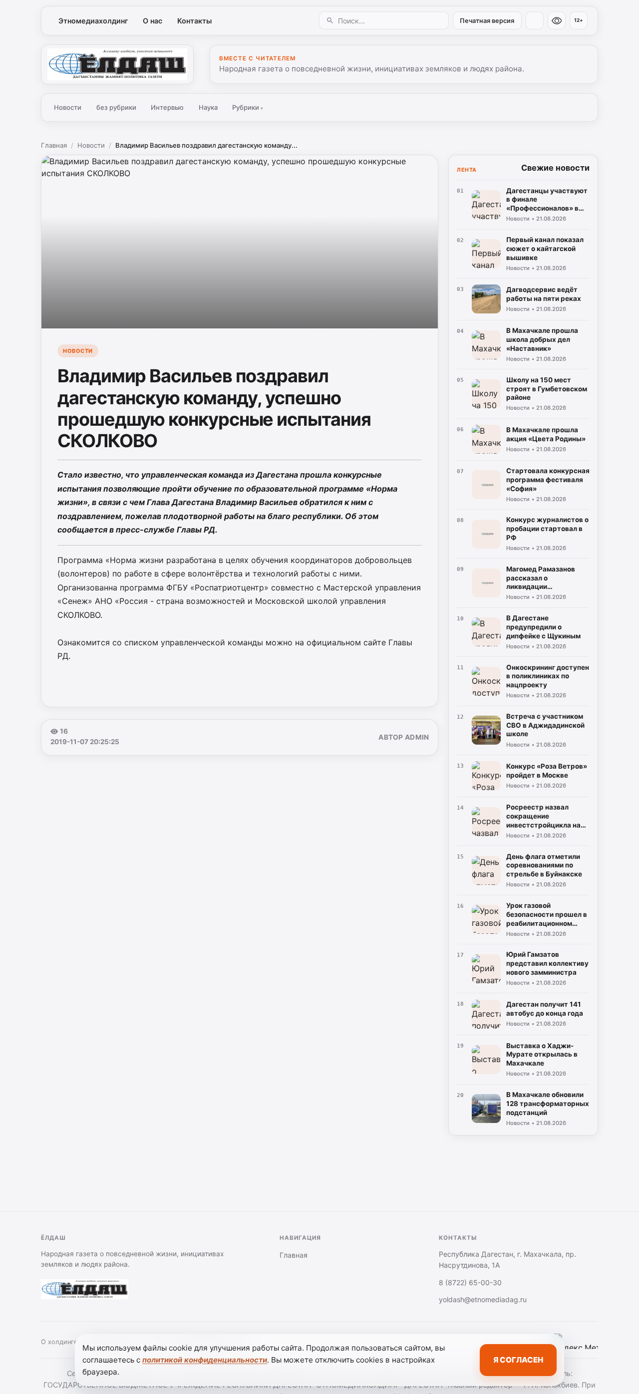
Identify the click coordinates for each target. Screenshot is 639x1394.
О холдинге (59, 1342)
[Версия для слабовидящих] (557, 20)
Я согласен (518, 1360)
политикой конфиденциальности (204, 1360)
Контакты (194, 20)
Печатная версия (487, 20)
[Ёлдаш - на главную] (117, 64)
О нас (152, 20)
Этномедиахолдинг (93, 20)
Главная (54, 145)
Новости (67, 107)
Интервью (167, 107)
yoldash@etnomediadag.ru (483, 1299)
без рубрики (116, 107)
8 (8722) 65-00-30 (470, 1282)
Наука (208, 107)
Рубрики (247, 107)
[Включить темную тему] (535, 20)
